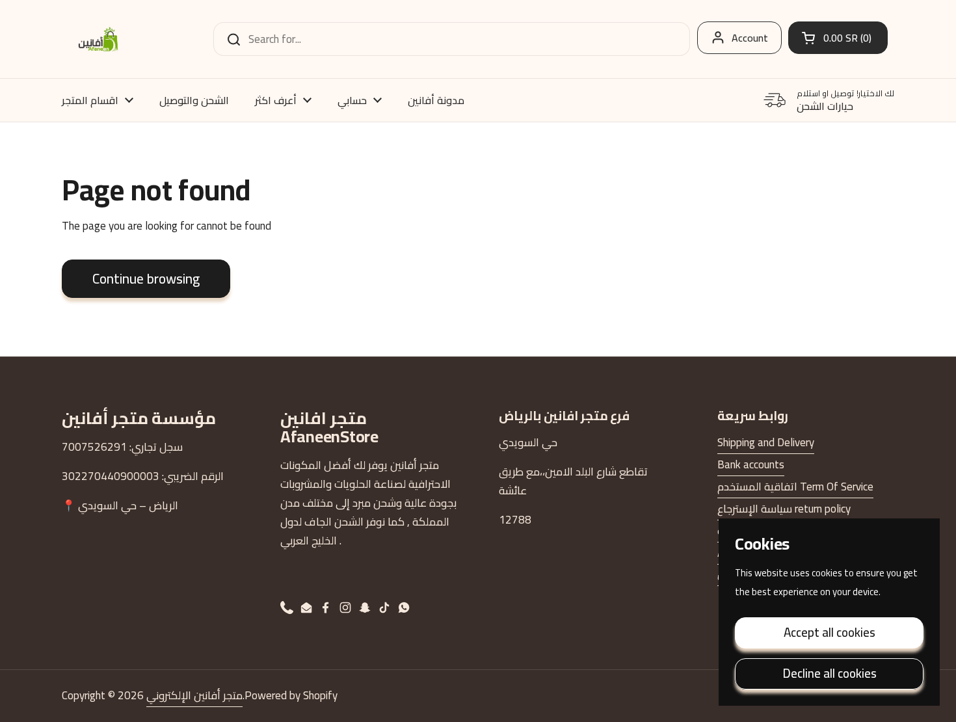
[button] (838, 37)
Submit (229, 39)
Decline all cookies (829, 673)
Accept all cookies (829, 632)
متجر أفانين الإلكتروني (194, 695)
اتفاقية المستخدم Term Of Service (795, 486)
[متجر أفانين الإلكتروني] (98, 39)
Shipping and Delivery (765, 442)
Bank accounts (750, 464)
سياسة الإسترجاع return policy (784, 508)
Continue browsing (146, 278)
